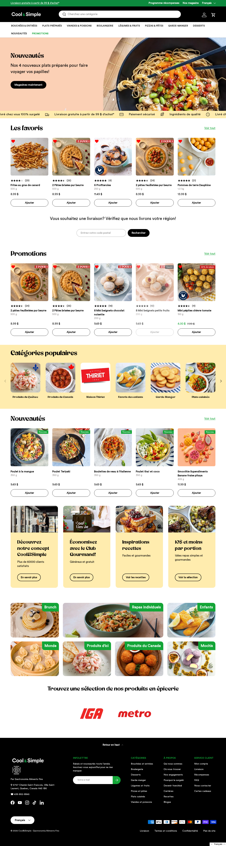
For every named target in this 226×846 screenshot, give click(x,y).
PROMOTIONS (40, 33)
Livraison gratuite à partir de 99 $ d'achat (34, 3)
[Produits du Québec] (25, 378)
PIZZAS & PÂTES (154, 26)
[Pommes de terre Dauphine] (196, 157)
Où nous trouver (172, 769)
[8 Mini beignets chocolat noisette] (113, 282)
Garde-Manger (165, 397)
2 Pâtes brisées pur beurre (68, 185)
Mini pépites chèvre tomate (194, 310)
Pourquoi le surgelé (174, 780)
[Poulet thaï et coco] (155, 447)
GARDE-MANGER (178, 26)
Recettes (169, 796)
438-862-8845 (21, 794)
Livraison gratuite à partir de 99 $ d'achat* (30, 114)
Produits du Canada (60, 397)
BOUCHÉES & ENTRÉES (24, 26)
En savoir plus (29, 577)
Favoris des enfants (130, 397)
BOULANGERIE (105, 26)
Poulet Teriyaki (61, 471)
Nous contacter (202, 786)
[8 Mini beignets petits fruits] (155, 282)
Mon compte (201, 764)
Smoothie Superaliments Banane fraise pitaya (193, 473)
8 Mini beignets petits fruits (152, 310)
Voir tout (209, 128)
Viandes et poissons (141, 802)
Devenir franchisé (173, 786)
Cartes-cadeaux (202, 791)
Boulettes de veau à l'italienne (112, 471)
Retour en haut (111, 745)
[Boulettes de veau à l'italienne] (113, 447)
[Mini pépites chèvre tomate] (196, 282)
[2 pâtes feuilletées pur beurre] (155, 157)
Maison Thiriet (95, 397)
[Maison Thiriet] (95, 378)
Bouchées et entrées (142, 764)
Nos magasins (191, 3)
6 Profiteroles (102, 185)
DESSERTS (199, 26)
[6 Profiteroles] (113, 157)
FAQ (196, 780)
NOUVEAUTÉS (19, 33)
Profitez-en (21, 84)
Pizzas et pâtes (139, 791)
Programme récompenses (164, 3)
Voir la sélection (188, 577)
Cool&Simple (24, 831)
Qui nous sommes (173, 764)
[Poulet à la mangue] (29, 447)
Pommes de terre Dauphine (194, 185)
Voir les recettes (136, 577)
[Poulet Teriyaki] (71, 447)
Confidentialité (190, 831)
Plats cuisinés (200, 397)
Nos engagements (173, 775)
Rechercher (139, 233)
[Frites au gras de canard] (29, 157)
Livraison (198, 769)
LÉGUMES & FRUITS (129, 26)
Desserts (136, 775)
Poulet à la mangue (22, 471)
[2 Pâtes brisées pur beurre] (71, 157)
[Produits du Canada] (60, 378)
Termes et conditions (165, 831)
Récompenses (201, 775)
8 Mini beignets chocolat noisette (109, 312)
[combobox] (120, 14)
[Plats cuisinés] (200, 378)
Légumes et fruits (140, 786)
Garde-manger (138, 780)
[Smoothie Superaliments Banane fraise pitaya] (196, 447)
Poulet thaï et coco (148, 471)
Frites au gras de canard (25, 185)
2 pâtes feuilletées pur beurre (154, 185)
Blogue (167, 802)
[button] (213, 15)
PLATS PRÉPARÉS (52, 26)
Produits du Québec (25, 397)
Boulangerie (137, 769)
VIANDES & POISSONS (79, 26)
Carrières (168, 791)
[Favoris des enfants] (130, 378)
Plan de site (209, 831)
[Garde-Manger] (166, 378)
